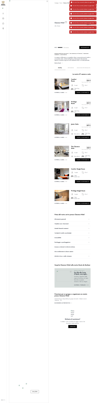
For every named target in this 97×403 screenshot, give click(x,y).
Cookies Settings (41, 56)
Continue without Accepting (64, 42)
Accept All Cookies (56, 56)
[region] (49, 50)
